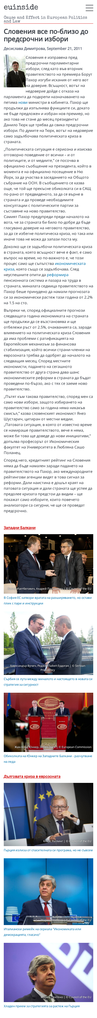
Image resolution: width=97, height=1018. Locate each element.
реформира (58, 274)
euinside (21, 8)
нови (23, 102)
